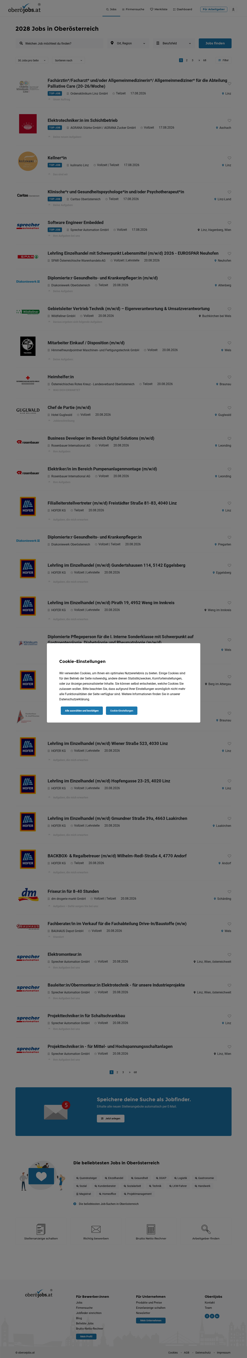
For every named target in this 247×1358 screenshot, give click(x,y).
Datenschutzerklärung (74, 699)
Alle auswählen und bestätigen (82, 710)
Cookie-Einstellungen (121, 710)
